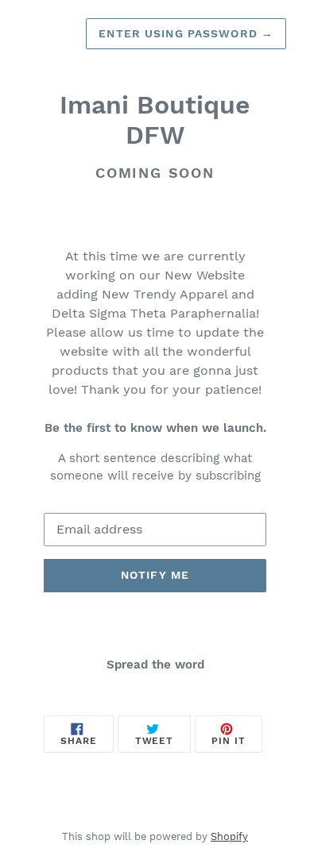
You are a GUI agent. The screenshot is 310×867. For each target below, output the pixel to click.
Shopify (229, 836)
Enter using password (186, 33)
